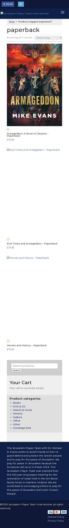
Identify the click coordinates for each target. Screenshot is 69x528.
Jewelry (17, 413)
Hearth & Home (22, 410)
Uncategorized (22, 427)
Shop (12, 21)
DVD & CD (19, 406)
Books (17, 402)
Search (16, 370)
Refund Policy (56, 517)
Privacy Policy (56, 520)
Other (16, 424)
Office (16, 420)
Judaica (17, 417)
